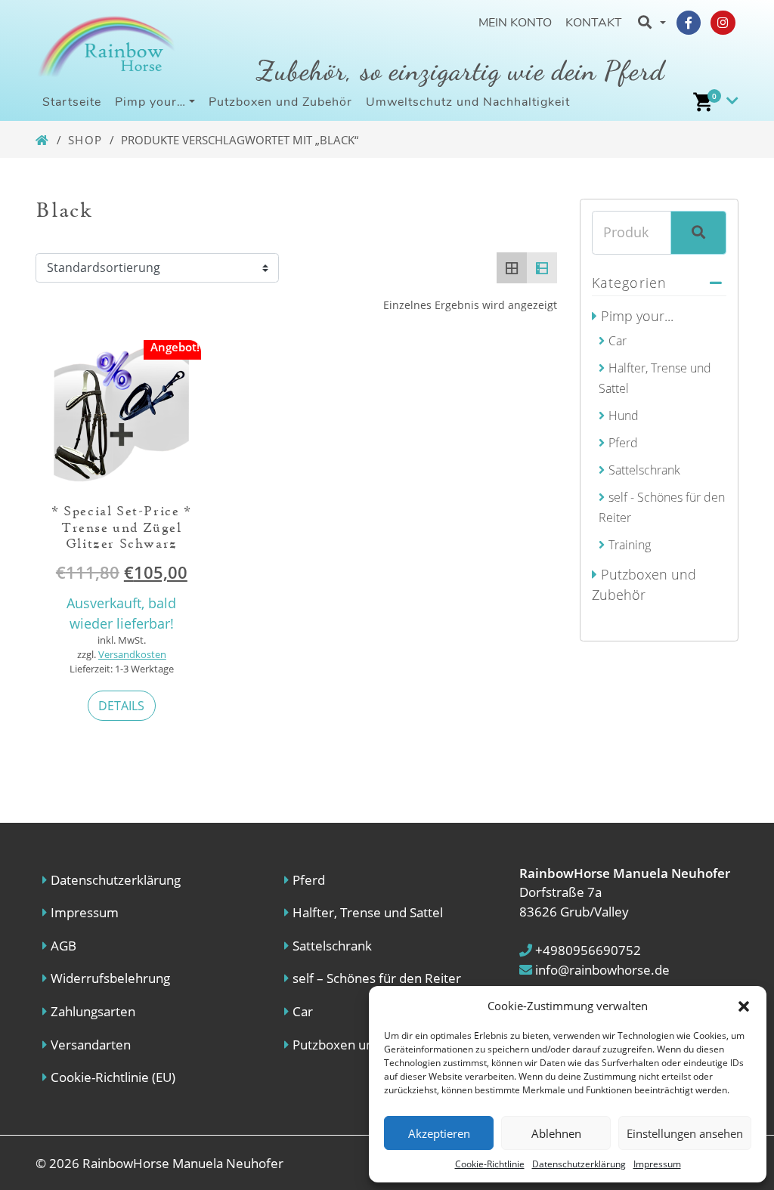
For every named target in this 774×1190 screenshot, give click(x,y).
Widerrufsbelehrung (110, 978)
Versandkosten (132, 654)
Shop (85, 139)
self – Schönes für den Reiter (377, 978)
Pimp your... (637, 316)
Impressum (657, 1164)
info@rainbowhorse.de (601, 969)
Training (629, 544)
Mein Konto (515, 22)
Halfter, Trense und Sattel (368, 912)
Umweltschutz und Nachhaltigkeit (468, 102)
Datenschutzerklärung (579, 1164)
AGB (63, 945)
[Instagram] (723, 23)
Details (121, 705)
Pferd (623, 442)
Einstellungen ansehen (685, 1133)
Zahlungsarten (93, 1011)
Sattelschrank (644, 470)
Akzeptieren (439, 1133)
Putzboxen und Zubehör (280, 102)
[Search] (698, 233)
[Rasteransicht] (512, 267)
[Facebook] (688, 23)
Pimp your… (150, 102)
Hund (623, 415)
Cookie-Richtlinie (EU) (113, 1077)
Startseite (71, 102)
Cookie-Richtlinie (490, 1164)
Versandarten (91, 1044)
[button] (743, 1005)
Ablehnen (556, 1133)
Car (617, 340)
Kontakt (593, 22)
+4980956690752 (586, 950)
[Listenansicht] (542, 267)
